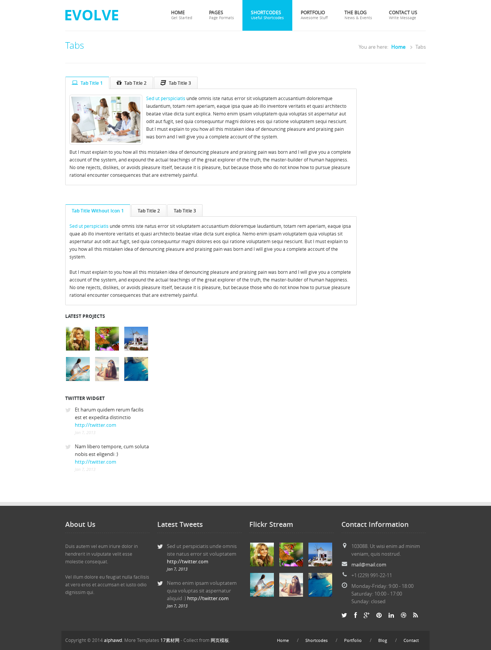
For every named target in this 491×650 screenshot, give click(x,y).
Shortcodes (267, 15)
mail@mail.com (368, 564)
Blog (382, 640)
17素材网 (170, 640)
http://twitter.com (95, 425)
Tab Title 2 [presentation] (135, 83)
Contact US (403, 15)
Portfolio (314, 15)
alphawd (113, 640)
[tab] (87, 83)
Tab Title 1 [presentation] (92, 83)
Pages (221, 15)
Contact (411, 640)
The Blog (358, 15)
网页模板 (220, 640)
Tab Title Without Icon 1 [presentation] (98, 210)
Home (181, 15)
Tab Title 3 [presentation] (180, 83)
